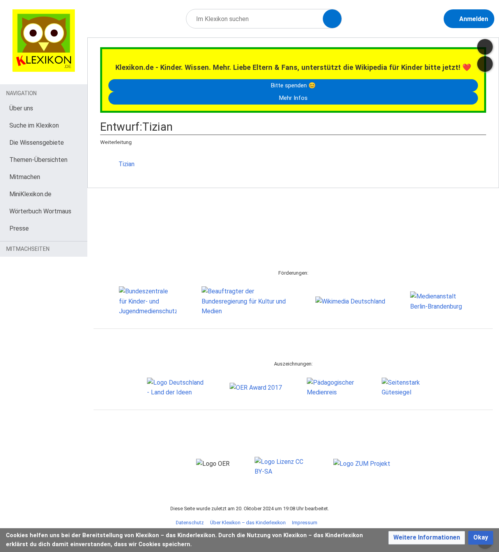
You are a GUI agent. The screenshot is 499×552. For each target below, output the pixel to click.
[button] (426, 538)
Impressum (304, 522)
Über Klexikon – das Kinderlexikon (248, 522)
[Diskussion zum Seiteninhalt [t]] (485, 47)
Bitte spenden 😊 (293, 85)
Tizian (126, 164)
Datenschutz (190, 522)
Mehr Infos (293, 97)
